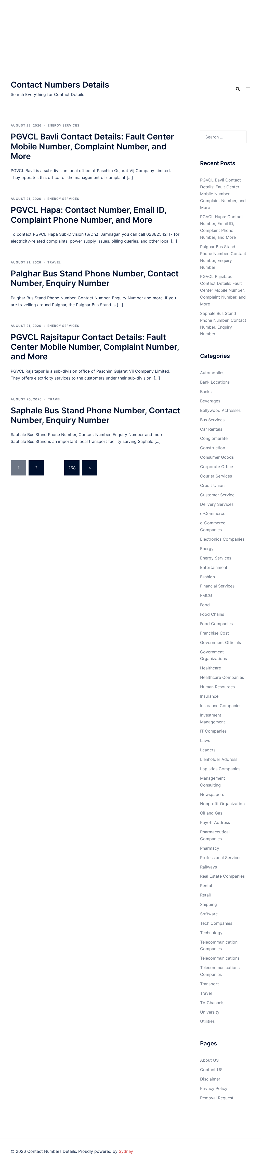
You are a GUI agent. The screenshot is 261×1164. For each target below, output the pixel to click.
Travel (54, 262)
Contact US (211, 1069)
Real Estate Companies (222, 876)
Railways (208, 867)
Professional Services (220, 857)
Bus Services (212, 419)
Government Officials (220, 642)
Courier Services (216, 476)
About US (209, 1060)
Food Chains (212, 614)
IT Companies (213, 731)
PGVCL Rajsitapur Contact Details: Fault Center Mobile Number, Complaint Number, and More (95, 347)
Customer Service (217, 494)
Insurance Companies (220, 705)
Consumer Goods (217, 457)
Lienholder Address (218, 759)
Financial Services (217, 585)
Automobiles (212, 372)
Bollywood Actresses (220, 410)
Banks (206, 391)
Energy (207, 548)
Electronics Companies (222, 539)
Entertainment (213, 567)
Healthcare (210, 667)
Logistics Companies (220, 768)
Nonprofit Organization (222, 803)
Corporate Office (216, 466)
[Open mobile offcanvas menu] (248, 89)
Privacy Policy (213, 1088)
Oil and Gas (211, 813)
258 (72, 467)
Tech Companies (216, 923)
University (209, 1012)
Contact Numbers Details (60, 85)
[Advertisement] (130, 38)
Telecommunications (220, 958)
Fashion (207, 576)
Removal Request (216, 1097)
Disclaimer (210, 1079)
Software (209, 913)
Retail (205, 894)
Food (205, 604)
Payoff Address (215, 822)
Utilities (207, 1021)
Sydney (126, 1151)
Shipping (208, 904)
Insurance (209, 696)
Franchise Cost (214, 633)
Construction (212, 447)
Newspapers (212, 794)
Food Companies (216, 623)
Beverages (210, 400)
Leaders (207, 749)
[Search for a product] (238, 89)
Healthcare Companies (222, 677)
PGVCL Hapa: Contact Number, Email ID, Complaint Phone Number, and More (88, 215)
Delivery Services (216, 504)
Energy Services (64, 125)
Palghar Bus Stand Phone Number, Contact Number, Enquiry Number (95, 278)
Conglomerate (214, 438)
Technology (211, 932)
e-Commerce (212, 513)
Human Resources (217, 686)
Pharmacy (209, 848)
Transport (209, 983)
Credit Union (212, 485)
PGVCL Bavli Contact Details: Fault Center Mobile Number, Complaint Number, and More (92, 146)
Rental (206, 885)
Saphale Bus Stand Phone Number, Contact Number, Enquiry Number (95, 415)
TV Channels (212, 1002)
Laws (205, 740)
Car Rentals (211, 429)
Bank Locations (215, 382)
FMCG (206, 595)
